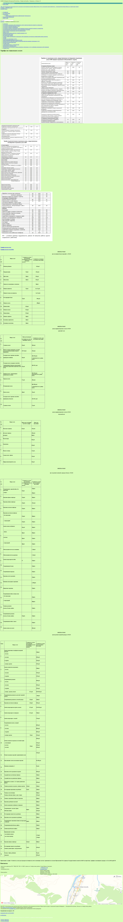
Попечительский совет (8, 34)
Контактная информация (8, 16)
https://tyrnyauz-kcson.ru (8, 907)
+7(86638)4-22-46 (44, 867)
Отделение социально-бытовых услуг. (11, 26)
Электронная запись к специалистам (11, 44)
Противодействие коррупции (9, 42)
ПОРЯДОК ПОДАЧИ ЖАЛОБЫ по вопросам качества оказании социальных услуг (21, 41)
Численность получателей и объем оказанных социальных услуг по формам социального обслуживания (26, 47)
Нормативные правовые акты (9, 45)
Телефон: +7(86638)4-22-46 (6, 7)
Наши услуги (6, 31)
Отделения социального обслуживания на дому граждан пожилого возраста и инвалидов (22, 25)
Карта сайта (5, 4)
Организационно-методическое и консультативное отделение (16, 29)
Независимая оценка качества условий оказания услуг (15, 33)
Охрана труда (6, 48)
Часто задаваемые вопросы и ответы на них (12, 40)
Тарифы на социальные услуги (10, 38)
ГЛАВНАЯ (5, 12)
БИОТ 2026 (5, 18)
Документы (5, 14)
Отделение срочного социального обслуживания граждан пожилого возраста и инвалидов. (23, 28)
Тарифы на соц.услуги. (6, 247)
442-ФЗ (4, 37)
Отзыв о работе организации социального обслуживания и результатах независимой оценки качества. (25, 36)
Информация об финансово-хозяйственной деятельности (18, 15)
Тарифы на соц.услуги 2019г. (7, 249)
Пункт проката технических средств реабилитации (14, 30)
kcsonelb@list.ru (4, 8)
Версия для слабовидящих (9, 3)
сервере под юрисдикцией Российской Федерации (42, 917)
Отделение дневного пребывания (10, 27)
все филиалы (3, 915)
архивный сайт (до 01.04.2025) (7, 913)
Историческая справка (8, 35)
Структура (5, 23)
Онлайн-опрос (6, 43)
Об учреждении (6, 13)
